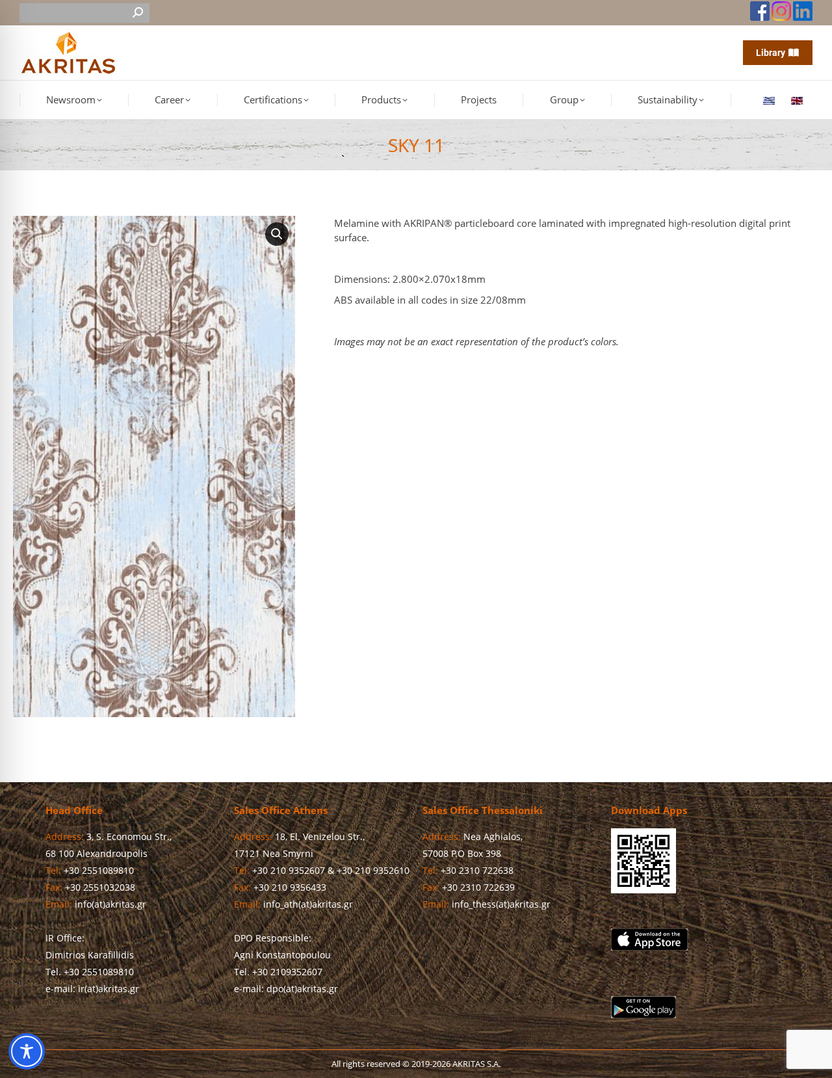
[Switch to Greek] (771, 100)
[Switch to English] (798, 100)
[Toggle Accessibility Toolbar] (27, 1051)
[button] (277, 234)
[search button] (138, 13)
